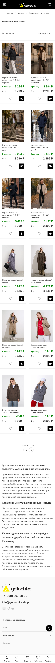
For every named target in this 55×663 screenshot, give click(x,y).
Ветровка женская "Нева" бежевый (39, 346)
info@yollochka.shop (15, 602)
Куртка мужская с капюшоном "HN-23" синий (40, 147)
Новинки (21, 13)
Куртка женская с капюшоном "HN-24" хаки (11, 147)
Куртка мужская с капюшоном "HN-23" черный (11, 214)
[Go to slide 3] (15, 72)
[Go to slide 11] (48, 340)
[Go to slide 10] (18, 275)
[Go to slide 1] (6, 72)
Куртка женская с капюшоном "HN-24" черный (11, 80)
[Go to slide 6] (12, 275)
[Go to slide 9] (21, 340)
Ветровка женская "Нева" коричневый (10, 411)
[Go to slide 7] (47, 275)
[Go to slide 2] (11, 72)
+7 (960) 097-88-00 (14, 596)
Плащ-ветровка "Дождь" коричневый (41, 281)
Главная (9, 13)
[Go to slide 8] (15, 275)
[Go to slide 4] (20, 72)
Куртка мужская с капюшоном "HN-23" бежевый (40, 214)
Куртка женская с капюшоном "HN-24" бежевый (40, 80)
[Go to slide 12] (21, 275)
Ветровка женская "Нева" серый (39, 411)
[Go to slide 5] (43, 275)
